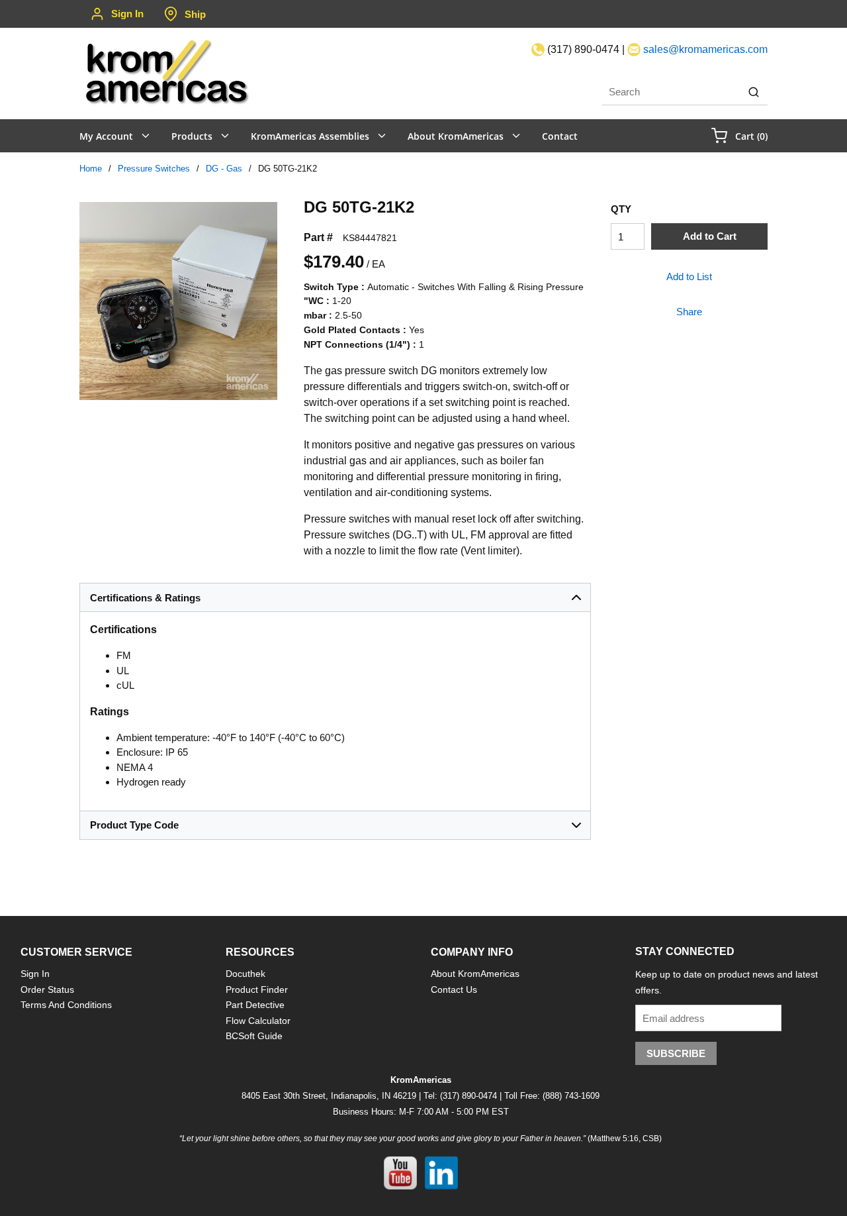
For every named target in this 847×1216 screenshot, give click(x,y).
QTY (621, 209)
